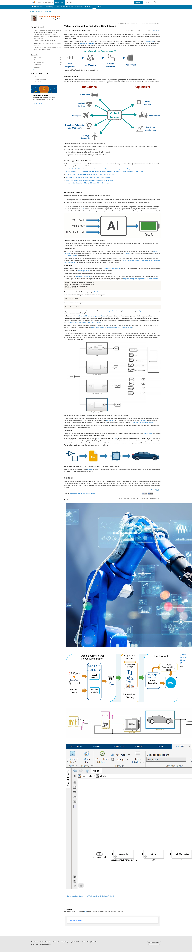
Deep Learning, (82, 493)
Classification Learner (128, 311)
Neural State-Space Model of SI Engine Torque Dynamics (83, 322)
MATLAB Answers (37, 7)
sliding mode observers (87, 43)
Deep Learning (48, 57)
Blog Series (48, 67)
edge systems (148, 433)
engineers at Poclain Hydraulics (143, 422)
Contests (87, 7)
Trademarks (43, 942)
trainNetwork (98, 292)
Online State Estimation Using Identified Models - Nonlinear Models (111, 327)
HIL (116, 439)
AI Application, (73, 493)
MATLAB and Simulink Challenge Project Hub (101, 896)
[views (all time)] (127, 30)
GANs (125, 260)
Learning (69, 2)
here (83, 209)
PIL (98, 439)
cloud (106, 436)
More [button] (100, 7)
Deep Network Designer (114, 311)
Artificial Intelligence (50, 16)
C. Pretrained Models (39, 82)
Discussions (79, 7)
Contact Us (94, 942)
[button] (155, 2)
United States (155, 943)
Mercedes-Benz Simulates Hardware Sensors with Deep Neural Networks (88, 177)
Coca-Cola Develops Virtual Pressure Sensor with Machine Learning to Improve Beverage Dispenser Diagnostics (100, 169)
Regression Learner (145, 311)
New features (48, 64)
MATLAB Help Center (45, 2)
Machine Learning (48, 60)
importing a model (83, 270)
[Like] (151, 490)
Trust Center (34, 942)
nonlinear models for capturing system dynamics (92, 316)
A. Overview (37, 77)
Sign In (149, 3)
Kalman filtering (149, 41)
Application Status (75, 942)
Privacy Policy (52, 942)
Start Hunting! (38, 104)
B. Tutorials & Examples (40, 79)
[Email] (151, 493)
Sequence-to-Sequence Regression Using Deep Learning (140, 279)
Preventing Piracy (63, 942)
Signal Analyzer (72, 255)
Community (59, 2)
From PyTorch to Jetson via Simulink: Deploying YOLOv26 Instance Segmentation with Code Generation (47, 36)
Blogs (94, 7)
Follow (158, 490)
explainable (109, 420)
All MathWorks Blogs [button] (36, 11)
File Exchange (49, 7)
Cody (57, 7)
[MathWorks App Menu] (159, 2)
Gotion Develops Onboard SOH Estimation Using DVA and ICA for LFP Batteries (90, 174)
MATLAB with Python (48, 62)
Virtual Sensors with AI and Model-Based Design (90, 26)
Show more (36, 70)
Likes (147, 30)
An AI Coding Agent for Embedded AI (47, 40)
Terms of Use (86, 942)
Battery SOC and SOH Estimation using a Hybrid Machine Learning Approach (89, 180)
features (128, 253)
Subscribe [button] (48, 11)
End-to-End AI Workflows (75, 896)
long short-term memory (83, 276)
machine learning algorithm (112, 268)
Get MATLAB (138, 2)
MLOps (89, 469)
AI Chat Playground (67, 7)
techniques (142, 420)
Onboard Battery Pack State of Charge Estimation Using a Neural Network (88, 183)
